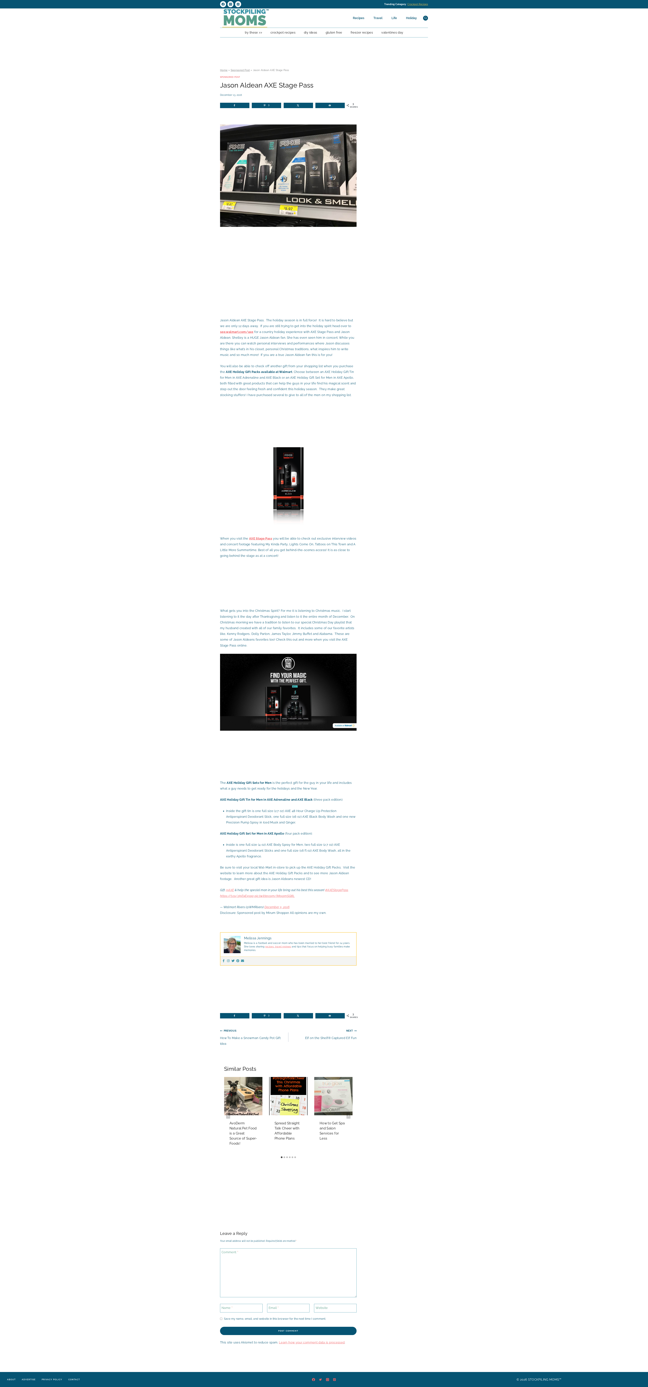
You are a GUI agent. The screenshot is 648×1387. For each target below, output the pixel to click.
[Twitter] (233, 961)
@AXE (230, 890)
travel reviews (282, 946)
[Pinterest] (238, 4)
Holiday (411, 18)
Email (274, 1308)
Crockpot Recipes (417, 4)
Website (322, 1308)
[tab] (281, 1157)
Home (223, 70)
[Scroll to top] (640, 1374)
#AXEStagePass (336, 890)
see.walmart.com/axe (236, 332)
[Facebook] (223, 4)
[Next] (348, 1116)
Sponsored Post (240, 70)
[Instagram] (230, 4)
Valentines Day (392, 32)
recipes (269, 946)
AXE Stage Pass (260, 538)
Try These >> (253, 32)
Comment (230, 1252)
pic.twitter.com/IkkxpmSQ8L (274, 896)
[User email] (242, 961)
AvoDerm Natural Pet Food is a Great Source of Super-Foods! (243, 1133)
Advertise (29, 1379)
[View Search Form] (425, 18)
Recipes (358, 18)
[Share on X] (298, 105)
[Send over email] (330, 105)
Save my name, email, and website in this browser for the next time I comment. (275, 1318)
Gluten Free (334, 32)
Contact (74, 1379)
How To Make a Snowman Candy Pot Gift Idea (250, 1037)
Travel (377, 18)
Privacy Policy (52, 1379)
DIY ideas (310, 32)
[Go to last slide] (228, 1116)
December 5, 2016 (277, 907)
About (11, 1379)
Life (394, 18)
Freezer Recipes (362, 32)
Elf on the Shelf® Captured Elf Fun (331, 1034)
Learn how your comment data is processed (312, 1342)
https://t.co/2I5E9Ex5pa (237, 896)
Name (227, 1308)
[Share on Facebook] (234, 105)
